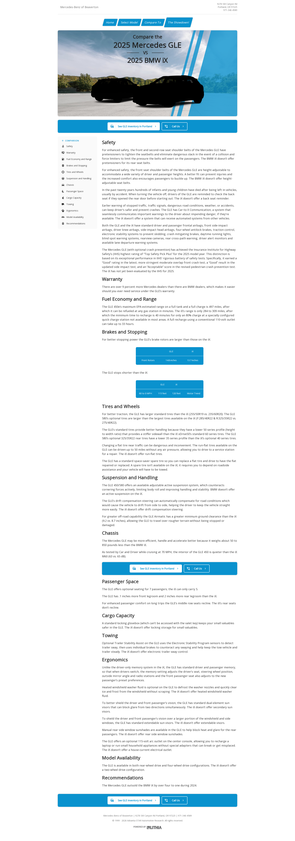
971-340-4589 (230, 10)
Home (110, 22)
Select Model (129, 22)
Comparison (72, 140)
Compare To (153, 22)
